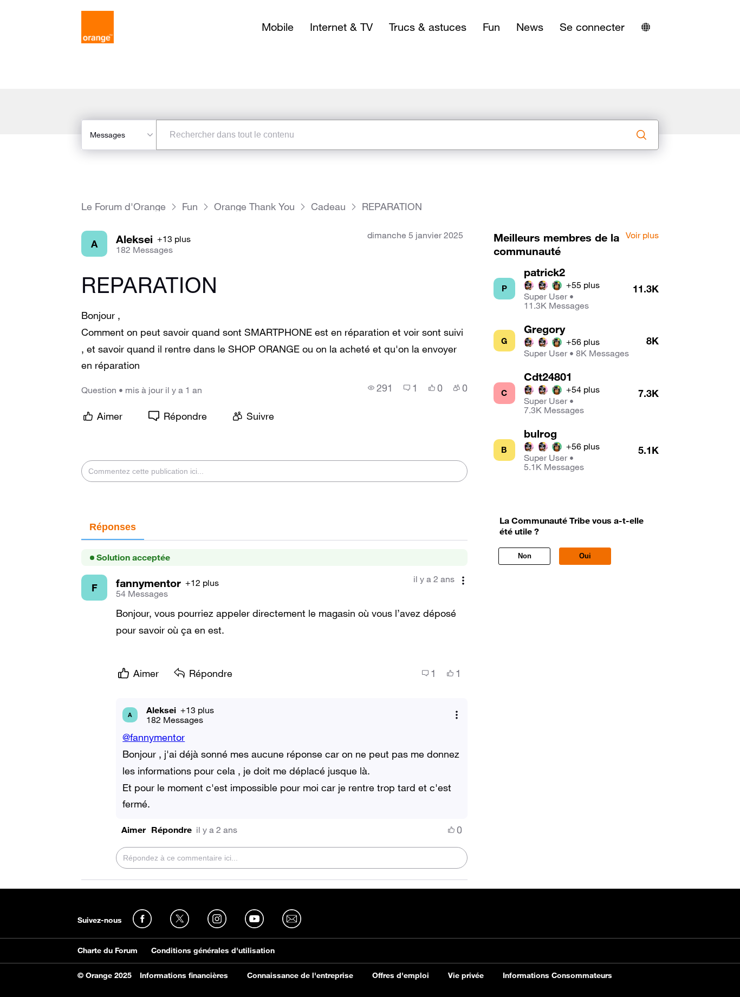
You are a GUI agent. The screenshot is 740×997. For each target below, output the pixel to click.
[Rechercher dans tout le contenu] (641, 135)
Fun (491, 27)
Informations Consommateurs (557, 975)
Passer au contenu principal (57, 8)
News (529, 27)
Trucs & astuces (427, 27)
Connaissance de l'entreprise (300, 975)
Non (524, 556)
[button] (133, 830)
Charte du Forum (107, 950)
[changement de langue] (646, 27)
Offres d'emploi (400, 975)
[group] (380, 387)
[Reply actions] (456, 714)
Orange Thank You (254, 206)
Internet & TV (341, 27)
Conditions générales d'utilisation (213, 950)
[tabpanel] (274, 710)
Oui (585, 556)
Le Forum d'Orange (123, 206)
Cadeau (328, 206)
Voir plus (642, 235)
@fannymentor (153, 737)
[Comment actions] (463, 580)
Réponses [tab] (112, 527)
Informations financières (184, 975)
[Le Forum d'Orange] (97, 27)
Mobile (278, 27)
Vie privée (466, 975)
